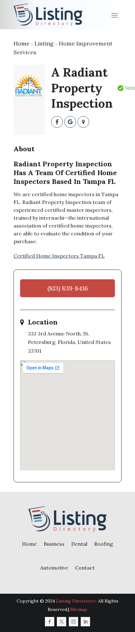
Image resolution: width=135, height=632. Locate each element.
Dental (79, 544)
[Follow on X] (61, 621)
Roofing (103, 544)
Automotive (54, 568)
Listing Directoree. (76, 601)
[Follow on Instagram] (73, 621)
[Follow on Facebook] (49, 621)
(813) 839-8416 (67, 288)
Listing (44, 43)
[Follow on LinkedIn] (85, 621)
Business (54, 544)
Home (22, 43)
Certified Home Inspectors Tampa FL (59, 256)
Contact (85, 568)
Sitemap (78, 609)
